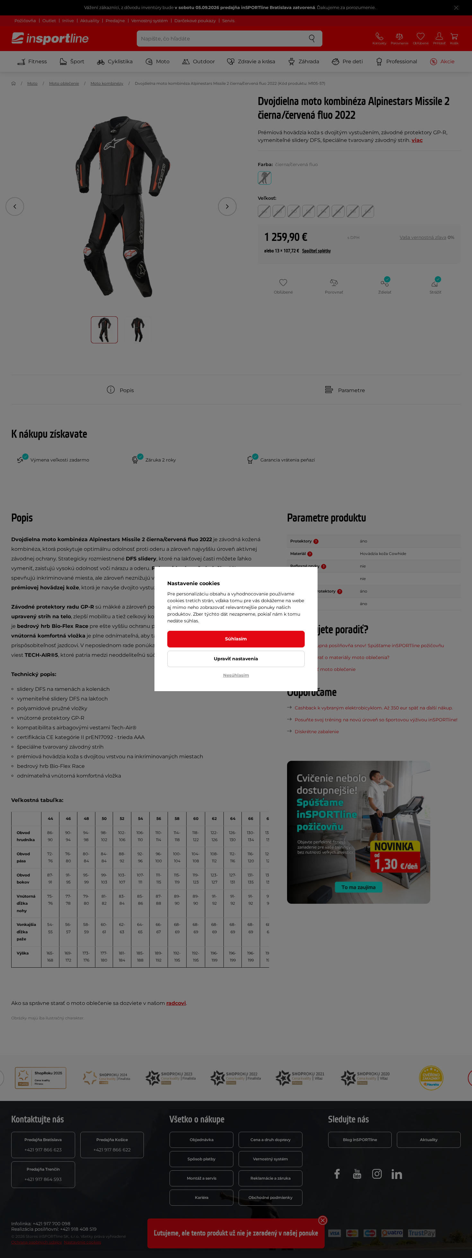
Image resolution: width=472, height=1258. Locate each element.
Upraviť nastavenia (236, 659)
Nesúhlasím (236, 675)
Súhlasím (236, 639)
